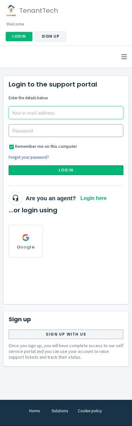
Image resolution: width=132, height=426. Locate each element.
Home (34, 411)
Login (66, 170)
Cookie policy (90, 411)
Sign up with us (66, 334)
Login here (93, 198)
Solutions (60, 411)
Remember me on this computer (46, 146)
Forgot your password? (29, 157)
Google (26, 247)
